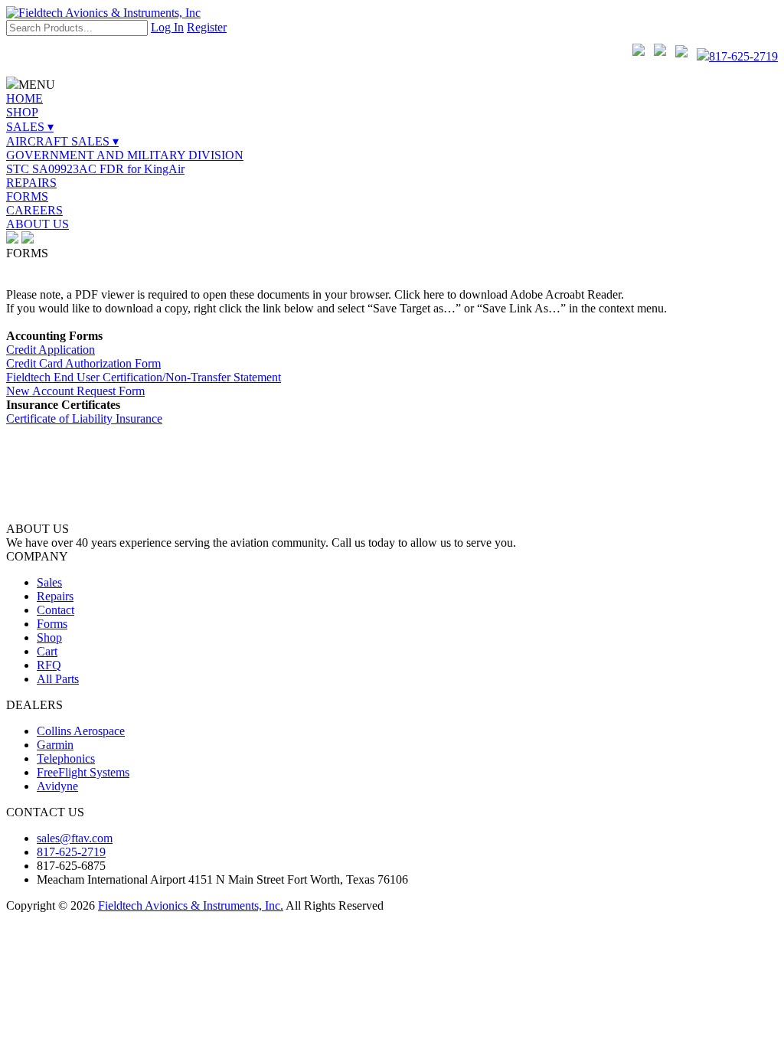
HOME (24, 98)
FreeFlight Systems (83, 772)
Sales (49, 582)
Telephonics (66, 758)
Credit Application (50, 349)
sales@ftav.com (75, 838)
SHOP (22, 112)
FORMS (27, 196)
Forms (52, 623)
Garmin (55, 744)
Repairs (55, 596)
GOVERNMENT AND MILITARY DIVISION (124, 155)
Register (207, 27)
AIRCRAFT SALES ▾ (62, 141)
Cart (47, 651)
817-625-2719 (743, 56)
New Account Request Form (75, 390)
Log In (167, 27)
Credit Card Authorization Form (83, 363)
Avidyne (57, 786)
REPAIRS (31, 182)
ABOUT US (37, 223)
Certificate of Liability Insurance (84, 418)
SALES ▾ (30, 126)
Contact (55, 609)
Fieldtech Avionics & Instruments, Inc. (190, 905)
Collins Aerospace (81, 730)
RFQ (49, 665)
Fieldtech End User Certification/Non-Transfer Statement (143, 377)
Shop (49, 637)
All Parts (58, 678)
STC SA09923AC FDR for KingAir (95, 168)
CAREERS (34, 210)
